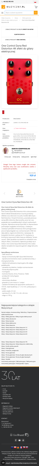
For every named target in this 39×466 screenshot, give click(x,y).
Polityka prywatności (20, 459)
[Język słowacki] (27, 447)
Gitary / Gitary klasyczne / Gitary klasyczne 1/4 (14, 329)
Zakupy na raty (7, 414)
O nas (4, 389)
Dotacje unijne (7, 396)
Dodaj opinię (16, 157)
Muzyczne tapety (7, 398)
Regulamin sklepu (8, 406)
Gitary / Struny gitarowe (8, 353)
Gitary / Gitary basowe (7, 321)
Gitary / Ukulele (5, 359)
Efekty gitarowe (26, 18)
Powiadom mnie (31, 179)
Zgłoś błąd (33, 157)
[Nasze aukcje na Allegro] (23, 440)
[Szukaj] (36, 13)
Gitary (16, 18)
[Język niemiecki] (18, 447)
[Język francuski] (21, 447)
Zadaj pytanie (25, 157)
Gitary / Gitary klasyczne (8, 325)
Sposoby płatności (8, 412)
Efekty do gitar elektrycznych (9, 20)
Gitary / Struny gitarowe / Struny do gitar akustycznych (16, 355)
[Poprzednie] (4, 193)
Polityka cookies (31, 459)
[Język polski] (15, 447)
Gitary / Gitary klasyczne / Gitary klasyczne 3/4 (14, 332)
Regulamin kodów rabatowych (11, 408)
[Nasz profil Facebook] (16, 440)
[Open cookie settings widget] (3, 462)
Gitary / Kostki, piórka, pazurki (9, 346)
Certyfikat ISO (7, 394)
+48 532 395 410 (7, 427)
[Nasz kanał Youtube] (19, 440)
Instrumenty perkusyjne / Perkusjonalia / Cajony (15, 363)
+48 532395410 (18, 151)
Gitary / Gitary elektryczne (8, 323)
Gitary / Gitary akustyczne (8, 319)
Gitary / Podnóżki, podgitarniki (10, 350)
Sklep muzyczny (5, 18)
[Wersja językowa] (35, 2)
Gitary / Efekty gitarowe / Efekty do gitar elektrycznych (16, 316)
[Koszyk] (36, 7)
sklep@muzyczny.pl (19, 152)
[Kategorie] (2, 13)
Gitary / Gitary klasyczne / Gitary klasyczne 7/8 (14, 342)
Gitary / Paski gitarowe (7, 348)
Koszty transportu (8, 410)
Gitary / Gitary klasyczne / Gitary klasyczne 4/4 (14, 334)
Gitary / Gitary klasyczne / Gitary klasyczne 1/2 (14, 327)
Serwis (4, 393)
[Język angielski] (12, 447)
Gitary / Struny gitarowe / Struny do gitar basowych (15, 357)
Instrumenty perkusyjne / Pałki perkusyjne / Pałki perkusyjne (18, 361)
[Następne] (34, 193)
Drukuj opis (8, 157)
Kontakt (5, 391)
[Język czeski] (24, 447)
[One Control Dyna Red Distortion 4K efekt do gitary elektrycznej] (19, 81)
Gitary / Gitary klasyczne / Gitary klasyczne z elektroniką (17, 344)
